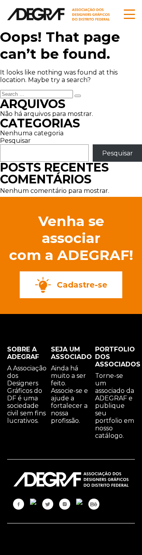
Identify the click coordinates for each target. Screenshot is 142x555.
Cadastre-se (82, 285)
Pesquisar (15, 140)
